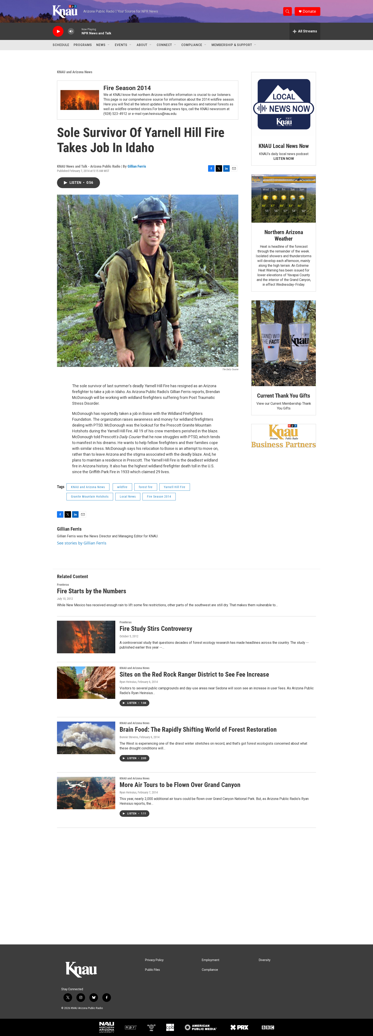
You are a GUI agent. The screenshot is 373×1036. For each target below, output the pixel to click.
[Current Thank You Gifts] (283, 343)
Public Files (152, 969)
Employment (210, 960)
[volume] (71, 31)
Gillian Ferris (137, 166)
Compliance (191, 45)
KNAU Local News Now (284, 146)
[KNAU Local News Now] (283, 104)
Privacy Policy (154, 960)
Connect (164, 45)
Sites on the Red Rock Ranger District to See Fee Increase (194, 674)
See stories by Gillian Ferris (81, 543)
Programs (83, 45)
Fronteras (63, 584)
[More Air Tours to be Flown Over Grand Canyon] (86, 793)
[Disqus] (186, 886)
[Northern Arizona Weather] (283, 199)
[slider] (78, 31)
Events (121, 45)
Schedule (61, 45)
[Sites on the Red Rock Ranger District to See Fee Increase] (86, 682)
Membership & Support (232, 45)
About (142, 45)
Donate (309, 11)
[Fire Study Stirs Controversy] (86, 637)
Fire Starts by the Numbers (91, 591)
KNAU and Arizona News (74, 72)
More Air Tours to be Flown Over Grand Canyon (180, 785)
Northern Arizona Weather (283, 235)
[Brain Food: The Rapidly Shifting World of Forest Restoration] (86, 738)
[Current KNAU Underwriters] (283, 435)
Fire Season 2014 (127, 88)
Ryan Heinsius (128, 682)
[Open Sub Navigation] (109, 45)
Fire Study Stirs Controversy (156, 628)
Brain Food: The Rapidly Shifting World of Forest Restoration (198, 729)
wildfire (122, 487)
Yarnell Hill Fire (174, 487)
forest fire (146, 487)
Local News (128, 496)
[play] (58, 31)
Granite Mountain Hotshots (90, 496)
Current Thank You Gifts (283, 395)
